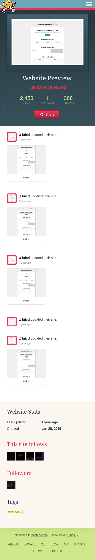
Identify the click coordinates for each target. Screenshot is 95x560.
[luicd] (12, 137)
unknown (14, 511)
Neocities (21, 535)
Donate (30, 544)
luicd (26, 134)
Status (79, 544)
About (13, 544)
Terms (38, 551)
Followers (19, 473)
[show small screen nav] (89, 4)
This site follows (27, 444)
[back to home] (8, 6)
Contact (55, 551)
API (66, 544)
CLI (43, 544)
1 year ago (25, 139)
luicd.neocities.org (47, 87)
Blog (54, 544)
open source (39, 535)
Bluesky (72, 535)
